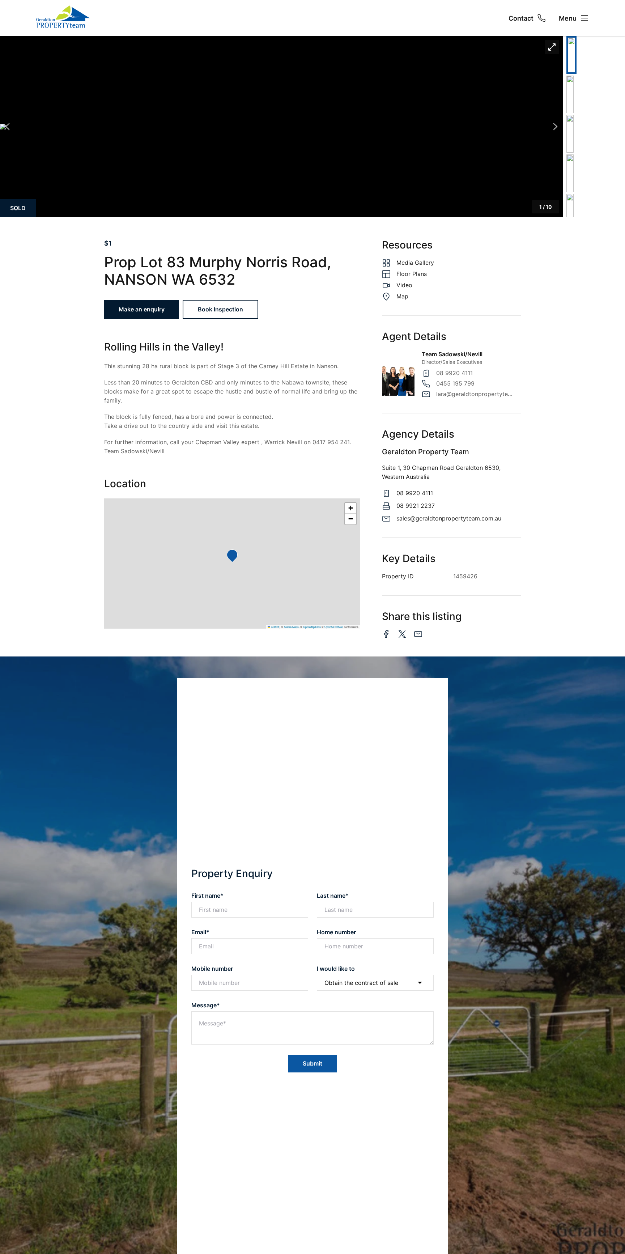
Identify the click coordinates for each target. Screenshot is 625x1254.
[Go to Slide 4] (570, 173)
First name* (207, 895)
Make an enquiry (142, 309)
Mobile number (212, 968)
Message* (205, 1005)
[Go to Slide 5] (570, 212)
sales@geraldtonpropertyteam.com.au (448, 518)
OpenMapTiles (312, 627)
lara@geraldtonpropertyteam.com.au (475, 394)
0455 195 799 (455, 383)
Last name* (333, 895)
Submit (312, 1063)
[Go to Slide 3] (570, 134)
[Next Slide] (555, 127)
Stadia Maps (291, 627)
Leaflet (274, 627)
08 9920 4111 (454, 373)
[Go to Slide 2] (570, 94)
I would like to (336, 968)
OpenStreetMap (333, 627)
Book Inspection (220, 309)
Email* (200, 932)
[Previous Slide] (7, 127)
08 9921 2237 (415, 505)
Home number (336, 932)
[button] (281, 126)
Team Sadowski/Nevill (452, 354)
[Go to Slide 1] (571, 55)
